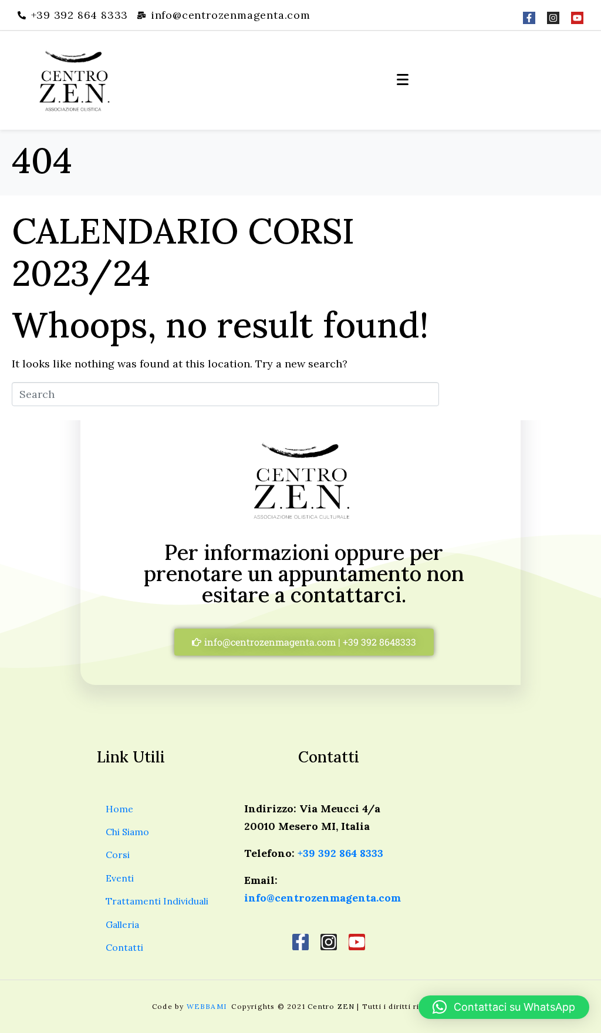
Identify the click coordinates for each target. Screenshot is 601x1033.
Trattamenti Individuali (157, 901)
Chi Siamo (127, 832)
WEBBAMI (208, 1006)
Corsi (118, 854)
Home (119, 809)
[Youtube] (577, 18)
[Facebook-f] (529, 18)
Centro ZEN (331, 1006)
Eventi (120, 878)
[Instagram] (553, 18)
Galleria (122, 924)
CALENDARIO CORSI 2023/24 (183, 251)
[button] (503, 1007)
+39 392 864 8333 (340, 853)
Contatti (124, 947)
